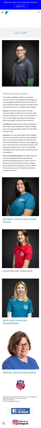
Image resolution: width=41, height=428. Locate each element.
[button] (2, 12)
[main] (20, 32)
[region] (20, 5)
